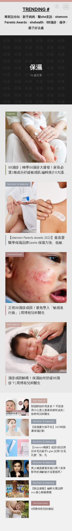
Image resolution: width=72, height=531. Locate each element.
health (11, 113)
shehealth (37, 22)
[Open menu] (66, 6)
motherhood (14, 254)
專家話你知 (12, 17)
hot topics (13, 324)
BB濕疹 (51, 22)
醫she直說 (45, 17)
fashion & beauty (18, 184)
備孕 (62, 22)
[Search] (57, 6)
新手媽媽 (29, 17)
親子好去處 (36, 28)
